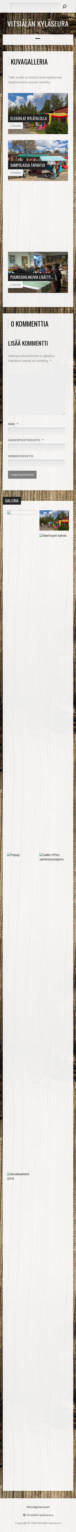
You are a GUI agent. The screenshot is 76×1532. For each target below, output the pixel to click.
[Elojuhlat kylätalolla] (38, 132)
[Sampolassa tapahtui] (38, 179)
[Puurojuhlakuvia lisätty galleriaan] (38, 290)
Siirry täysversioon (38, 1507)
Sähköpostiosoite (25, 440)
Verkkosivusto (20, 456)
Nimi (13, 424)
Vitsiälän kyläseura (38, 23)
